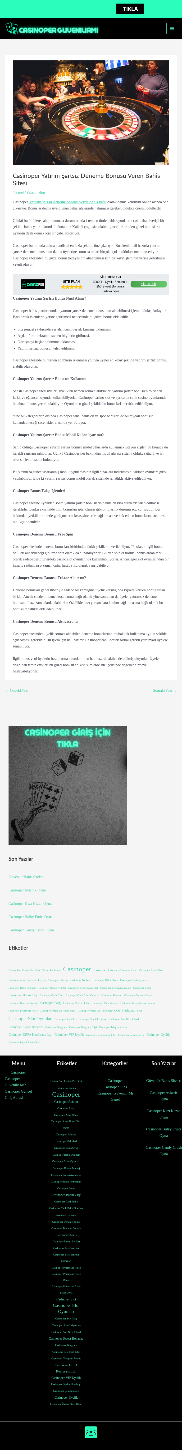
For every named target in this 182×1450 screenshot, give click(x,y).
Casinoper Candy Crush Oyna (31, 930)
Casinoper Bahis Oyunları (22, 988)
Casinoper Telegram (56, 1027)
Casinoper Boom (142, 988)
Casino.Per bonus (51, 970)
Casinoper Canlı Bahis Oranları (82, 995)
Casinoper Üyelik (158, 1034)
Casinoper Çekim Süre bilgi (101, 1035)
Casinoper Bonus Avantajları (115, 988)
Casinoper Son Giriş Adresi (124, 1019)
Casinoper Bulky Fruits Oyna (31, 917)
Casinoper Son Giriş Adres (93, 1019)
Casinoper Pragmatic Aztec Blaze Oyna (99, 1010)
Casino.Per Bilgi (31, 970)
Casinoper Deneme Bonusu (23, 1003)
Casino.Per (14, 970)
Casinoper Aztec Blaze (151, 970)
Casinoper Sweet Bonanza (26, 1027)
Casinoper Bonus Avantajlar (83, 988)
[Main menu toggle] (171, 28)
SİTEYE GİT (148, 284)
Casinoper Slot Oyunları (31, 1018)
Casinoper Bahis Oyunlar (133, 980)
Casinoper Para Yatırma (105, 1003)
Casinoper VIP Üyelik (69, 1034)
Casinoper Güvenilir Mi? (15, 1082)
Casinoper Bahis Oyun (106, 980)
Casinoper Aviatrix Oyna (27, 890)
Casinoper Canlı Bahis (52, 995)
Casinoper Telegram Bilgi (83, 1027)
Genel (19, 192)
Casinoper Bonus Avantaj (52, 988)
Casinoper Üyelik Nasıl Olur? (25, 1042)
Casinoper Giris (115, 1087)
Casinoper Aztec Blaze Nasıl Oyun (27, 980)
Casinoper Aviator (105, 970)
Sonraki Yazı (165, 690)
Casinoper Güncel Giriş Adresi (18, 1094)
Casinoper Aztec (128, 970)
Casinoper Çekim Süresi (131, 1035)
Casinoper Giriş (50, 1003)
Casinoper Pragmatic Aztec (23, 1010)
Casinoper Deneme (111, 995)
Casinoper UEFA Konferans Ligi (30, 1034)
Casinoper (77, 969)
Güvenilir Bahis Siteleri (26, 877)
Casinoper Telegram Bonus (113, 1027)
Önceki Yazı (16, 690)
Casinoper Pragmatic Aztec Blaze (58, 1010)
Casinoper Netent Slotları (77, 1003)
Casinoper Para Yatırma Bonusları (138, 1003)
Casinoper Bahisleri (80, 980)
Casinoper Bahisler (58, 980)
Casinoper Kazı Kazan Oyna (30, 903)
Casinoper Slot (132, 1010)
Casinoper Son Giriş (66, 1019)
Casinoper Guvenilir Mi (115, 1093)
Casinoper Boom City (23, 995)
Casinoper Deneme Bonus (138, 995)
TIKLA (130, 9)
